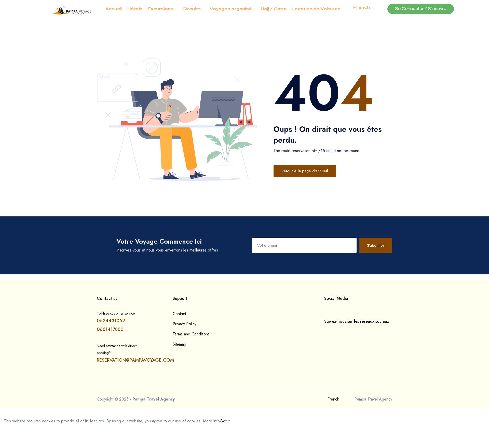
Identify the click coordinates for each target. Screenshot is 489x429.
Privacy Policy (184, 324)
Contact (179, 314)
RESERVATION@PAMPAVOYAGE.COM (135, 360)
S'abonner (375, 245)
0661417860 (110, 329)
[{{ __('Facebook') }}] (326, 331)
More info (211, 421)
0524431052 (111, 320)
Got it (224, 421)
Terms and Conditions (191, 334)
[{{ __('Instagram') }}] (334, 331)
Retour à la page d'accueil (304, 171)
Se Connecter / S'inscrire (420, 9)
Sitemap (179, 344)
